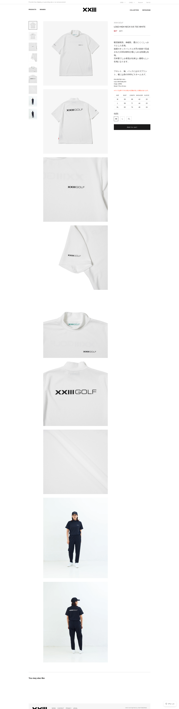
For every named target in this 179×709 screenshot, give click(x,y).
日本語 (131, 2)
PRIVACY (68, 708)
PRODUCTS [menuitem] (32, 9)
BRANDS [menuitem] (43, 9)
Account (140, 2)
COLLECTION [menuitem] (134, 10)
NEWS (54, 708)
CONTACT (60, 708)
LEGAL (75, 708)
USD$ (121, 2)
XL (129, 118)
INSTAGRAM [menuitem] (146, 10)
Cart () (148, 2)
